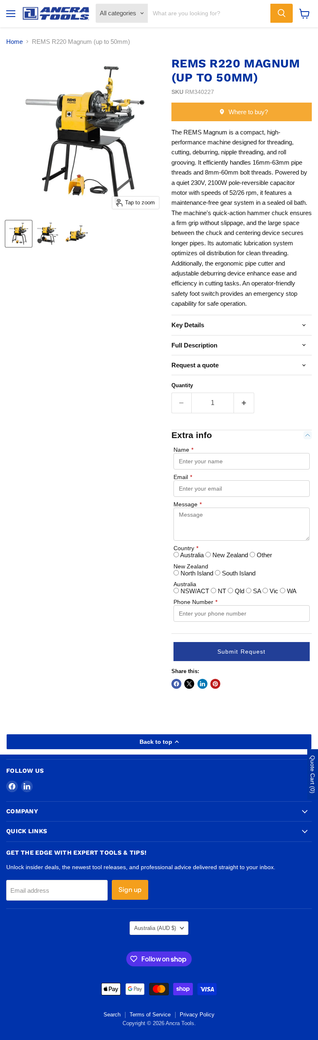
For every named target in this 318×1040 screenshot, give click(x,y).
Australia (192, 554)
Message (187, 504)
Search (112, 1014)
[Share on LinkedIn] (202, 684)
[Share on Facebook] (176, 684)
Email (182, 477)
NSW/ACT (195, 590)
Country (185, 548)
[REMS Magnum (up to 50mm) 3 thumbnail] (76, 233)
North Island (197, 573)
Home (14, 41)
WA (290, 590)
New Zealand (230, 554)
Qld (239, 590)
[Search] (281, 13)
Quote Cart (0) (312, 774)
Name (183, 449)
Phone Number (195, 602)
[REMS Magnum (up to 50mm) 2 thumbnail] (47, 233)
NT (222, 590)
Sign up (130, 890)
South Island (237, 573)
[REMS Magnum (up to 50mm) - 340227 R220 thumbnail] (18, 233)
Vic (274, 590)
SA (257, 590)
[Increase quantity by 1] (244, 403)
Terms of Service (150, 1014)
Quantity (182, 385)
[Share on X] (189, 684)
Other (263, 554)
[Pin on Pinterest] (215, 684)
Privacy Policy (197, 1014)
